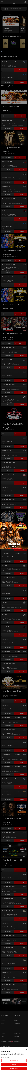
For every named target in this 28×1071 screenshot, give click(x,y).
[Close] (26, 1049)
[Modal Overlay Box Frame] (14, 535)
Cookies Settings (14, 1060)
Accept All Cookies (14, 1068)
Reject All (14, 1064)
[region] (14, 1059)
